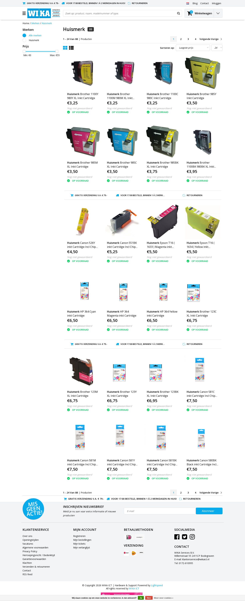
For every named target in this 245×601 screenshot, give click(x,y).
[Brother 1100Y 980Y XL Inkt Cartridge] (83, 72)
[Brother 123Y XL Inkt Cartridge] (122, 370)
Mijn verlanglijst (81, 547)
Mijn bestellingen (82, 539)
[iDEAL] (129, 537)
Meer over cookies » (163, 598)
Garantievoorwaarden (34, 559)
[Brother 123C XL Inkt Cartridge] (202, 290)
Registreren (79, 536)
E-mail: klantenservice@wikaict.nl (191, 559)
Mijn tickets (79, 543)
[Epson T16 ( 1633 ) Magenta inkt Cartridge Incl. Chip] (162, 221)
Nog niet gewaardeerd (79, 108)
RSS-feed (27, 574)
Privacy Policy (29, 551)
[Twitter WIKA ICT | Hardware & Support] (184, 538)
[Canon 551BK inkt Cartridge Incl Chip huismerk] (122, 221)
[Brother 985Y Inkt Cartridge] (202, 72)
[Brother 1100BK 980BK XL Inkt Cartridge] (202, 141)
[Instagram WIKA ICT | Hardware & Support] (192, 538)
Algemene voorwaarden (35, 547)
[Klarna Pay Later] (140, 537)
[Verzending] (126, 553)
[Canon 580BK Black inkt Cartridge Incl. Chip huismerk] (202, 439)
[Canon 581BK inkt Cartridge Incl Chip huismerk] (162, 439)
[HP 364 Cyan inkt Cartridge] (83, 290)
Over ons (27, 536)
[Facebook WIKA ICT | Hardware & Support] (177, 538)
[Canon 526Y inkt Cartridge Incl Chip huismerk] (83, 221)
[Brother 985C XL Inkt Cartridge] (122, 141)
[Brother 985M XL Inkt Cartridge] (83, 141)
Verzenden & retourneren (36, 566)
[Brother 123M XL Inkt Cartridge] (83, 370)
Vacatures (27, 543)
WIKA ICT (134, 588)
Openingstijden (30, 539)
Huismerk (47, 23)
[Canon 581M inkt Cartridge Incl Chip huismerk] (83, 439)
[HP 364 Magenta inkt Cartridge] (122, 290)
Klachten (27, 562)
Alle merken (35, 35)
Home (25, 23)
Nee (149, 598)
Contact (26, 570)
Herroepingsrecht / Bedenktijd (38, 555)
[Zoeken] (179, 13)
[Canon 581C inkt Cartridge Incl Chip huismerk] (202, 370)
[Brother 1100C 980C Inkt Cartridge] (162, 72)
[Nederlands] (187, 3)
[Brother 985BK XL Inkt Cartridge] (162, 141)
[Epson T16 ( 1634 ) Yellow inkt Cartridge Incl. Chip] (202, 221)
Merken (35, 23)
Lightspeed (157, 585)
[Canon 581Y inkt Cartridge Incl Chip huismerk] (122, 439)
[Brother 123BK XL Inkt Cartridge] (162, 370)
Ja (141, 598)
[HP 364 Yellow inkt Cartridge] (162, 290)
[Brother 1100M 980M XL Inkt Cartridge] (122, 72)
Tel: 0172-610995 (183, 563)
